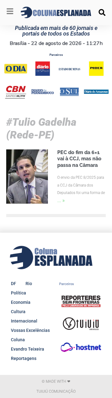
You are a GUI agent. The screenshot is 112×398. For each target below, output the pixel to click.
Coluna (18, 339)
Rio (29, 283)
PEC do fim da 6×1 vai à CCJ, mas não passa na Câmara (79, 158)
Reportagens (23, 358)
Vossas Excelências (30, 330)
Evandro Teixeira (27, 349)
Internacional (24, 320)
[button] (102, 12)
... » (61, 200)
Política (18, 292)
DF (13, 283)
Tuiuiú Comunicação (56, 391)
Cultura (18, 311)
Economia (20, 302)
